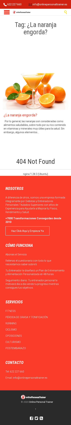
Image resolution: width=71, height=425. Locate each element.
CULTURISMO (13, 342)
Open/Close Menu (7, 12)
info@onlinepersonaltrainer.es (49, 4)
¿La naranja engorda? (20, 115)
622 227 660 (14, 4)
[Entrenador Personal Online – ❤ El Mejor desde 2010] (22, 12)
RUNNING (11, 323)
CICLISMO (11, 329)
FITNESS (10, 311)
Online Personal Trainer (41, 402)
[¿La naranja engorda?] (35, 91)
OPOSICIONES (13, 335)
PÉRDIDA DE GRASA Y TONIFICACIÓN (26, 317)
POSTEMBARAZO (15, 348)
